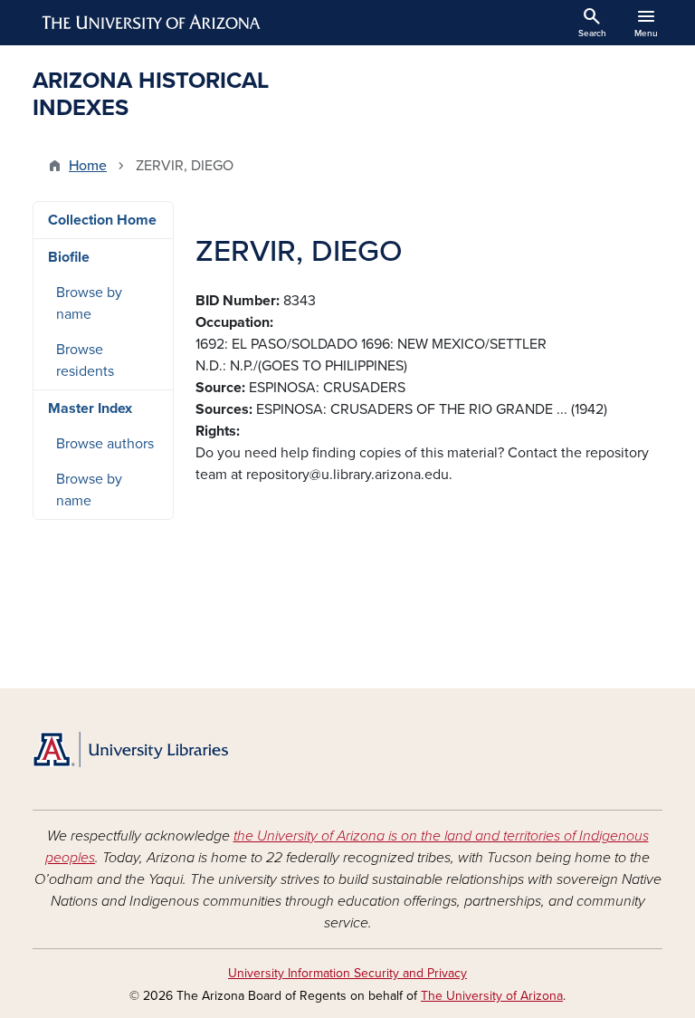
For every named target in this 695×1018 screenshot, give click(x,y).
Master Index (90, 408)
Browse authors (105, 444)
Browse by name (89, 303)
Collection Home (102, 220)
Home (88, 166)
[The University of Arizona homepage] (152, 22)
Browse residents (85, 360)
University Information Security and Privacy (347, 973)
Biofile (69, 257)
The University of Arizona (492, 996)
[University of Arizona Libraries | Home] (130, 749)
